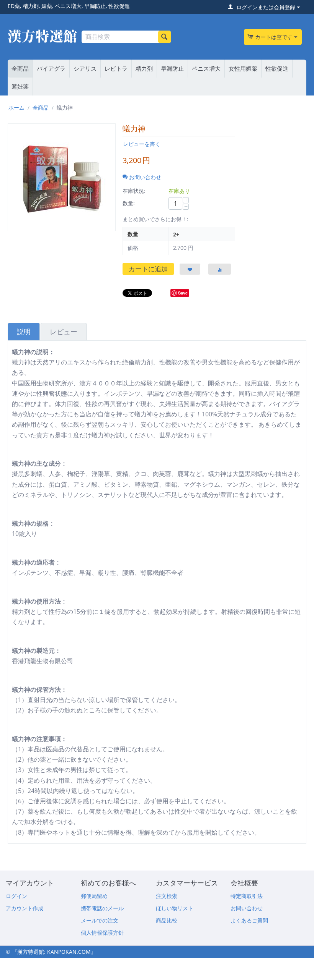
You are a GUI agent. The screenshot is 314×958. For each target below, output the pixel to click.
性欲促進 (276, 68)
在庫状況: (134, 190)
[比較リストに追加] (219, 269)
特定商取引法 (247, 896)
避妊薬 (20, 86)
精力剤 (144, 68)
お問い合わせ (247, 908)
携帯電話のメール (102, 908)
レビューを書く (141, 143)
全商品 (20, 68)
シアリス (85, 68)
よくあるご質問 (249, 920)
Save (183, 293)
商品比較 (166, 920)
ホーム (16, 107)
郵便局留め (94, 896)
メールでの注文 (99, 920)
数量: (129, 203)
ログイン (16, 896)
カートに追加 (148, 268)
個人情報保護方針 (102, 932)
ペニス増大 (206, 68)
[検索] (164, 37)
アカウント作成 (24, 908)
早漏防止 (172, 68)
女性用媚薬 (243, 68)
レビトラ (116, 68)
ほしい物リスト (174, 908)
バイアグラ (51, 68)
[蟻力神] (61, 177)
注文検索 (166, 896)
